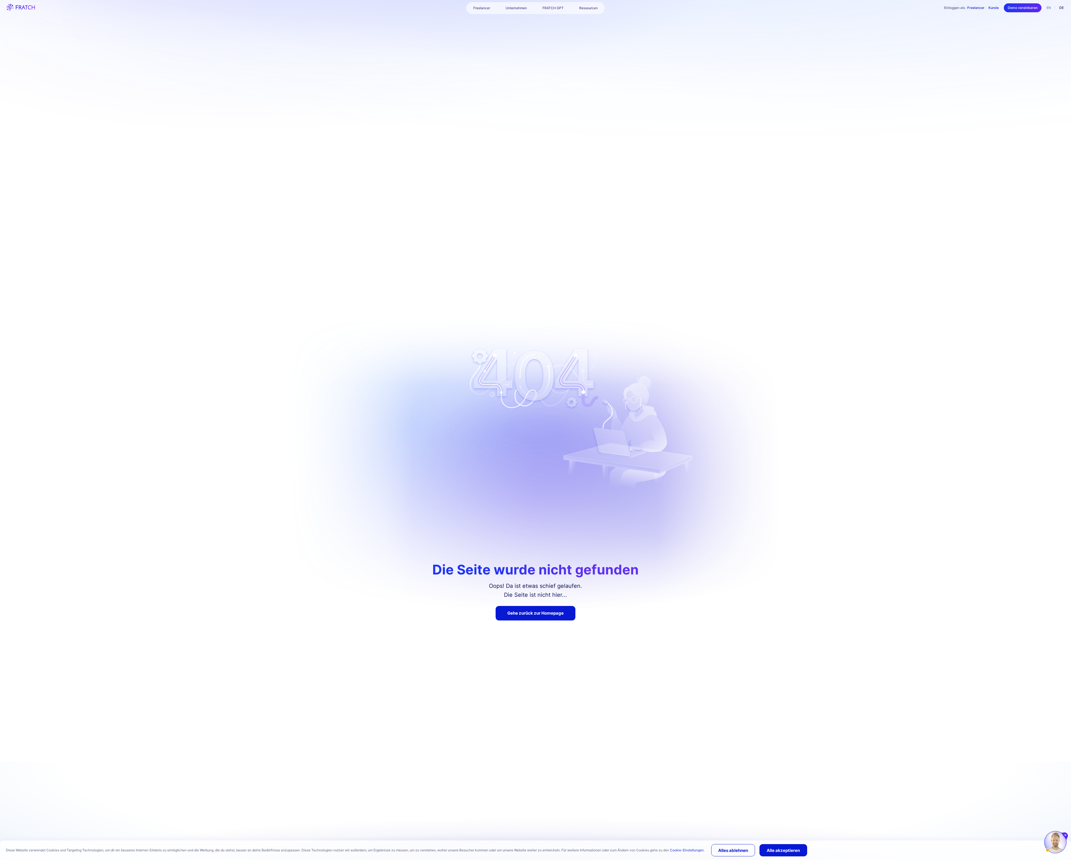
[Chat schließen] (1065, 835)
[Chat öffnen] (1055, 842)
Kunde (993, 8)
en (1048, 8)
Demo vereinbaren (1023, 8)
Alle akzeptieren (783, 850)
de (1061, 8)
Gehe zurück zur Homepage (535, 613)
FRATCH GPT (553, 8)
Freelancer (976, 8)
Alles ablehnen (733, 850)
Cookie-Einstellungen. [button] (687, 850)
